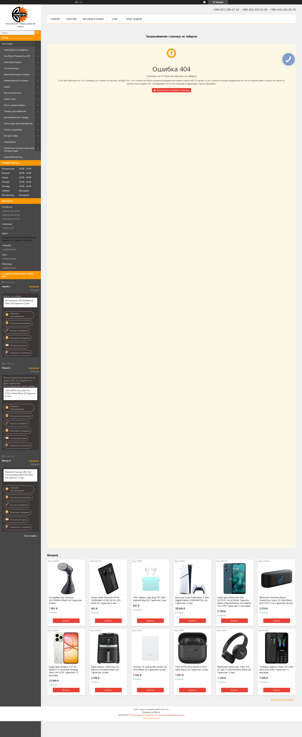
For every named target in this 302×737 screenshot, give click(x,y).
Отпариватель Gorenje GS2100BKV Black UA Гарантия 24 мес (65, 600)
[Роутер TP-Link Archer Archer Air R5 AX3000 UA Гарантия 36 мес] (150, 648)
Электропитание (12, 62)
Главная (55, 19)
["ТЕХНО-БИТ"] (20, 14)
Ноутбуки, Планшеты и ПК (17, 56)
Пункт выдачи (134, 19)
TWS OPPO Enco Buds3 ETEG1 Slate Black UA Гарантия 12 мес (191, 668)
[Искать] (38, 32)
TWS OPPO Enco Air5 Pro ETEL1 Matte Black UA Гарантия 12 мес (20, 393)
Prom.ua (164, 709)
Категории (7, 43)
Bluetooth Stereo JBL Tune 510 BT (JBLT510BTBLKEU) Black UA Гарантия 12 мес (234, 669)
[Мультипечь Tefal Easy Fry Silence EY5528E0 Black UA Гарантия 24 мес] (108, 648)
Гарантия (71, 19)
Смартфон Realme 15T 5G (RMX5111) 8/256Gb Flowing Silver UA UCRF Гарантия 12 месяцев (63, 671)
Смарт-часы (10, 99)
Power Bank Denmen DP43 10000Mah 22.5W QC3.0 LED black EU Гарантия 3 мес (105, 600)
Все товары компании (282, 699)
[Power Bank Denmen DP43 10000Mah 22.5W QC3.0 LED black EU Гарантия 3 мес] (108, 578)
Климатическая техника (16, 80)
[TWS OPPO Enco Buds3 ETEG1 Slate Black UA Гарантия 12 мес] (192, 648)
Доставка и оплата (93, 19)
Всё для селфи (11, 135)
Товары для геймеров (15, 111)
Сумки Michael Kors (13, 157)
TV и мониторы (11, 68)
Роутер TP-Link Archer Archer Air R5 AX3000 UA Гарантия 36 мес (150, 668)
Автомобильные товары (16, 117)
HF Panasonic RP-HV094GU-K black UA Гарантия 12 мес (19, 302)
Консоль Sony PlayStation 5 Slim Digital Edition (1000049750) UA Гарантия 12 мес (192, 600)
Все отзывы (30, 535)
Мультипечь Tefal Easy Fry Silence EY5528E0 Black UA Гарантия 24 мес (105, 669)
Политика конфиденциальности (170, 715)
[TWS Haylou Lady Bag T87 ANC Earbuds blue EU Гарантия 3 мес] (150, 578)
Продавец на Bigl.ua (151, 712)
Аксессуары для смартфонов (18, 123)
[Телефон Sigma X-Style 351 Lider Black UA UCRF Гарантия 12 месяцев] (276, 648)
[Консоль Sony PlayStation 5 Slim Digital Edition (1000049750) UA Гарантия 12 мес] (192, 578)
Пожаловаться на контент (142, 715)
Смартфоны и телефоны (16, 49)
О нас (115, 19)
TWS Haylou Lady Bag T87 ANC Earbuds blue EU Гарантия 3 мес (150, 599)
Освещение (10, 141)
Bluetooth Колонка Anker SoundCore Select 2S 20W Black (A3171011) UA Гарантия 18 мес (276, 600)
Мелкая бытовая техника (17, 74)
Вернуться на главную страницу (173, 90)
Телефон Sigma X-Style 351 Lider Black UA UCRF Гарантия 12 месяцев (276, 669)
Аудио (7, 86)
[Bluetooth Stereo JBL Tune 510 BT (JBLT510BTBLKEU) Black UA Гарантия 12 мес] (234, 648)
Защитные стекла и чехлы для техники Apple (19, 149)
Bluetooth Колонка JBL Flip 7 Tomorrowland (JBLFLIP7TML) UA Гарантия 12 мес (19, 475)
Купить (66, 620)
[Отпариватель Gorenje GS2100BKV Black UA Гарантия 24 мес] (66, 578)
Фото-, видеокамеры (14, 105)
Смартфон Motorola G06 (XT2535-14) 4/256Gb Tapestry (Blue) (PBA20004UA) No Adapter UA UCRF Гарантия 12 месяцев (234, 601)
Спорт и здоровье (13, 129)
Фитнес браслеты (13, 92)
